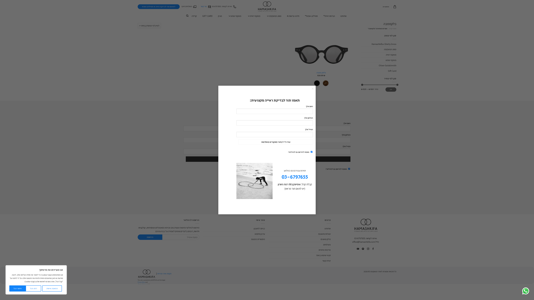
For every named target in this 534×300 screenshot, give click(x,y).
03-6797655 (295, 177)
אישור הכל (17, 288)
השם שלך (309, 106)
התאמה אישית (52, 288)
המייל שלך (309, 129)
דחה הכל (33, 288)
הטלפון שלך (308, 118)
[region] (36, 279)
